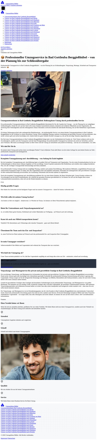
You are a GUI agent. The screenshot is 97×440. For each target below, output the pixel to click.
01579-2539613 (5, 5)
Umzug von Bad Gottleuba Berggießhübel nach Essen (21, 33)
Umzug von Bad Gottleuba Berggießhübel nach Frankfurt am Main (25, 25)
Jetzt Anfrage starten (7, 267)
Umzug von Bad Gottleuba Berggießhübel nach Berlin (21, 18)
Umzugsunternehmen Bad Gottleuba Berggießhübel (20, 16)
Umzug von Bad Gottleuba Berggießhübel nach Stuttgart (22, 27)
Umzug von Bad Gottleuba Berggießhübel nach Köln (21, 23)
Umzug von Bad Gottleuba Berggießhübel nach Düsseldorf (22, 28)
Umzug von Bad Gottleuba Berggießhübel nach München (22, 22)
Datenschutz (8, 44)
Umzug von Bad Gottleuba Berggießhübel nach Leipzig (21, 30)
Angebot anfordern (16, 5)
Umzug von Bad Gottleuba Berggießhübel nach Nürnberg (22, 39)
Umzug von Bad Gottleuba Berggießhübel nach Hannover (22, 37)
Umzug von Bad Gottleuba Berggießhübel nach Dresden (22, 40)
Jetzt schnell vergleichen (8, 155)
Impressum (8, 42)
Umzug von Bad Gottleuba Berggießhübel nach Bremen (21, 35)
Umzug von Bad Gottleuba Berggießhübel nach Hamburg (22, 20)
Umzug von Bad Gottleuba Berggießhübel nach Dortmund (22, 32)
